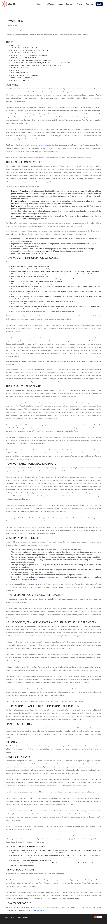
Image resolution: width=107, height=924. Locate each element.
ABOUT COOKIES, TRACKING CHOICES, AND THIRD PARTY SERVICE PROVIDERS (42, 63)
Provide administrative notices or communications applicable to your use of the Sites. (43, 279)
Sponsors (70, 4)
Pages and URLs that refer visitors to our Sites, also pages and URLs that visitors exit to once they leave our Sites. (54, 243)
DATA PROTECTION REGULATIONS (24, 75)
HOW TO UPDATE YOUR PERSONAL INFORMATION (31, 60)
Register (89, 4)
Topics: (9, 41)
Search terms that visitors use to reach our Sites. (29, 253)
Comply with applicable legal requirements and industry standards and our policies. (43, 311)
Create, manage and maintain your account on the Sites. (32, 266)
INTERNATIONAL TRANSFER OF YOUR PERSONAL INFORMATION (36, 65)
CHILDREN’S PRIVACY (19, 73)
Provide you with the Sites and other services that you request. (35, 269)
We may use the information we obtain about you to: (24, 262)
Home (39, 4)
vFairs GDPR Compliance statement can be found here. (32, 860)
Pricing (79, 4)
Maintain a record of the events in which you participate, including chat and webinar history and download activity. (54, 274)
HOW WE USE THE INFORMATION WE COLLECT (29, 50)
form (35, 580)
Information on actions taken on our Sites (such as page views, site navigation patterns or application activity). (52, 248)
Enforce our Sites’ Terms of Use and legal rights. (29, 304)
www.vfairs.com (11, 25)
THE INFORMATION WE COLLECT (24, 48)
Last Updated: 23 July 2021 (15, 30)
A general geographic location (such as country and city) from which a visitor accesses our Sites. (47, 251)
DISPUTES (15, 70)
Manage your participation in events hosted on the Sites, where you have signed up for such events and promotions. (55, 271)
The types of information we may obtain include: (22, 187)
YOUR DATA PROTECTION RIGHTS (24, 58)
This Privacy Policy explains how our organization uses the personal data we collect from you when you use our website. (47, 35)
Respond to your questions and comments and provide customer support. (39, 281)
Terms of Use (44, 145)
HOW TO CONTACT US (20, 80)
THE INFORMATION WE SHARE (23, 53)
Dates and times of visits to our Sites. (25, 246)
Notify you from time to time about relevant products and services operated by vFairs (43, 301)
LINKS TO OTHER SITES (20, 68)
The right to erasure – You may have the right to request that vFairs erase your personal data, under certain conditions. (56, 557)
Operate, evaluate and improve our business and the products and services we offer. (43, 284)
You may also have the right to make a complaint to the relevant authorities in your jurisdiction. (47, 574)
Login (99, 4)
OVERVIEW (15, 45)
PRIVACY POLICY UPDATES (21, 78)
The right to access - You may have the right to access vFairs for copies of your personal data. (46, 549)
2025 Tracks (50, 4)
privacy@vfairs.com (38, 910)
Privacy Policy (14, 21)
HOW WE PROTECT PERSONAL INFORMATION (29, 55)
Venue (60, 4)
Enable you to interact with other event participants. (31, 276)
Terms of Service (22, 917)
